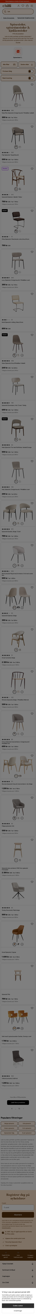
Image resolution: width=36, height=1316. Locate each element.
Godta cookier (18, 1306)
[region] (18, 1302)
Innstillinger (18, 1311)
